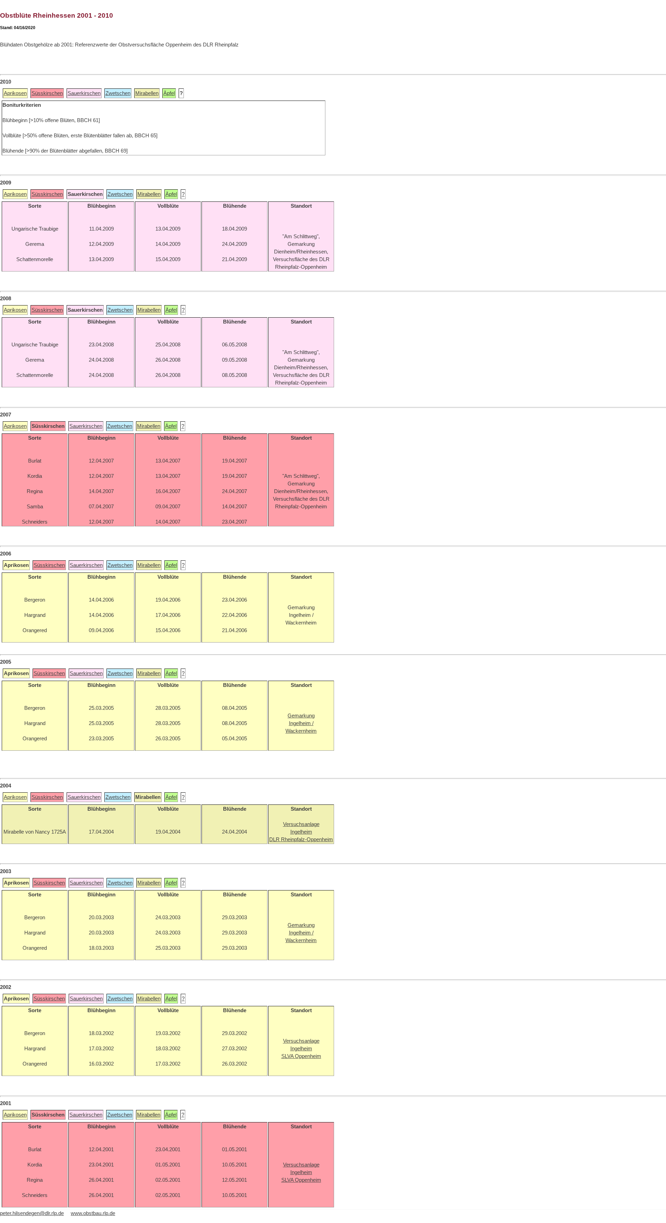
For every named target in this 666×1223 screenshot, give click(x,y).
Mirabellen (147, 93)
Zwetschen (117, 93)
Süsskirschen (47, 93)
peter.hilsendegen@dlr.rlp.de (32, 1213)
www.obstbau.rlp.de (93, 1213)
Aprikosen (15, 93)
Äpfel (169, 93)
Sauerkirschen (84, 93)
